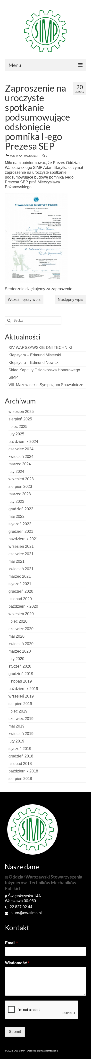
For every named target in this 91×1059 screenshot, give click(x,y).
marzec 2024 (19, 464)
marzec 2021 (19, 576)
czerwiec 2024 (20, 449)
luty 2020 (16, 659)
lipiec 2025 (17, 427)
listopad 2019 (20, 681)
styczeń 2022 (19, 524)
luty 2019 (16, 741)
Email (11, 943)
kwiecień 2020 (20, 644)
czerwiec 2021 (20, 554)
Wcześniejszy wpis (24, 299)
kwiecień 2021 (20, 569)
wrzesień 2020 (21, 614)
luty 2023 (16, 501)
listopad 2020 (20, 599)
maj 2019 (16, 726)
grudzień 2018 (20, 756)
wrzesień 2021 (21, 546)
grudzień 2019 (20, 674)
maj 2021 (16, 561)
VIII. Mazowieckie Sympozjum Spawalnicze (45, 385)
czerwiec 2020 (20, 629)
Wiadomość (17, 963)
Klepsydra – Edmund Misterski (34, 355)
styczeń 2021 (19, 584)
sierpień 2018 (20, 779)
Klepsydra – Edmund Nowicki (33, 362)
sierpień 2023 (20, 486)
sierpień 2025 (20, 419)
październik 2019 (23, 689)
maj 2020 (16, 636)
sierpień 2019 (20, 704)
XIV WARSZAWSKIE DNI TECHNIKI (40, 348)
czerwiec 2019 (20, 719)
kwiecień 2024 (20, 456)
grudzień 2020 (20, 591)
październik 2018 (23, 771)
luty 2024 (16, 471)
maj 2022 (16, 516)
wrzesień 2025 (21, 412)
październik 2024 (23, 441)
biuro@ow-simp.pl (25, 913)
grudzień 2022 (20, 509)
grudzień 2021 (20, 531)
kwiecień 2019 (20, 734)
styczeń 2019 (19, 749)
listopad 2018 (20, 764)
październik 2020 (23, 606)
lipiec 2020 (17, 621)
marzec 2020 (19, 651)
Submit (15, 1032)
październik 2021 (23, 539)
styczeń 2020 (19, 666)
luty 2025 (16, 434)
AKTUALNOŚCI (28, 155)
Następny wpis (70, 299)
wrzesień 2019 (21, 696)
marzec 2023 (19, 494)
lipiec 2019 (17, 711)
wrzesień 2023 (21, 479)
